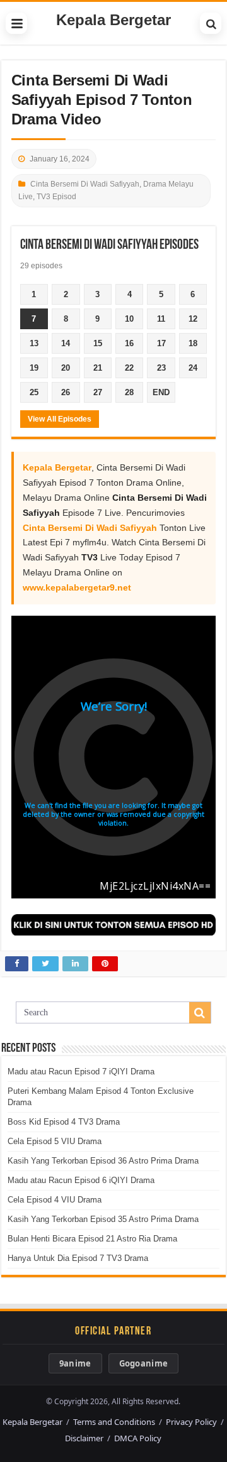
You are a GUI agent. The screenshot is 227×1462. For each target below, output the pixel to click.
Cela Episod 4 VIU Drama (55, 1199)
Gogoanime (143, 1363)
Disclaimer (84, 1438)
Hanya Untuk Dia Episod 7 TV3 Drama (78, 1258)
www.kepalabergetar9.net (77, 587)
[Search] (210, 23)
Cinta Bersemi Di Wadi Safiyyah (84, 184)
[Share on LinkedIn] (75, 963)
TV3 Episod (56, 196)
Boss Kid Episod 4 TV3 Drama (64, 1122)
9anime (75, 1363)
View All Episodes (59, 419)
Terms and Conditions (114, 1421)
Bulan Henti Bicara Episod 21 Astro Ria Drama (92, 1238)
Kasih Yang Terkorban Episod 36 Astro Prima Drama (103, 1160)
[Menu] (16, 23)
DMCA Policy (137, 1438)
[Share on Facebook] (16, 963)
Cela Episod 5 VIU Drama (55, 1141)
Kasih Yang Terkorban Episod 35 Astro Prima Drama (103, 1219)
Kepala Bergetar (113, 19)
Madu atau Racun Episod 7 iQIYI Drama (81, 1071)
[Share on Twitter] (45, 963)
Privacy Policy (191, 1421)
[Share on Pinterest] (105, 963)
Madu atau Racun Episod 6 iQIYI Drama (81, 1180)
